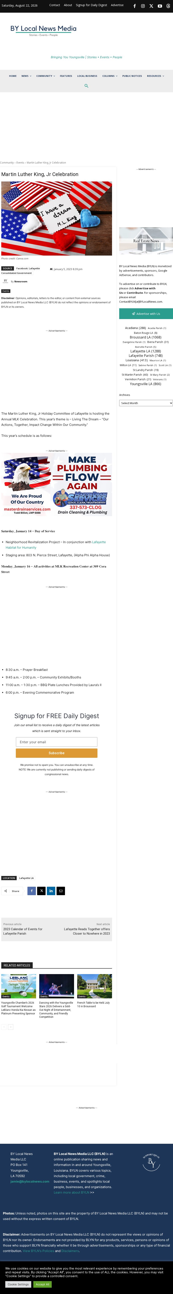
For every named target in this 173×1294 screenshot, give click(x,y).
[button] (86, 86)
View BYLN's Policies (38, 1251)
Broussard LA (145, 337)
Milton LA (128, 365)
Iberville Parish (145, 346)
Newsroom (20, 281)
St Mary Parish (160, 374)
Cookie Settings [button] (18, 1284)
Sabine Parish (147, 365)
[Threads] (168, 6)
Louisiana (137, 360)
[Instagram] (143, 6)
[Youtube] (160, 6)
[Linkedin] (51, 891)
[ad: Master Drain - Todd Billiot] (56, 515)
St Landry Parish (145, 370)
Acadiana (135, 328)
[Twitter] (151, 6)
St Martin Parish (135, 374)
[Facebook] (134, 6)
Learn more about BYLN (71, 1192)
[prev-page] (4, 1027)
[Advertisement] (86, 129)
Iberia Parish (158, 342)
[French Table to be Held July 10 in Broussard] (94, 986)
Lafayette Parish (146, 355)
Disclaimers (70, 1251)
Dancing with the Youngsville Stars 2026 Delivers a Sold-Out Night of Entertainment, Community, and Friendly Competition (56, 1009)
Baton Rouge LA (145, 332)
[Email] (61, 891)
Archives (124, 395)
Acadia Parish (157, 328)
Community (7, 162)
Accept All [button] (42, 1284)
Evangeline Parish (134, 342)
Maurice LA (158, 360)
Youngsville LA (145, 384)
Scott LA (165, 365)
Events (20, 162)
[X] (41, 891)
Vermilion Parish (138, 379)
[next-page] (10, 1027)
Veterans (159, 379)
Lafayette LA (26, 878)
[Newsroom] (6, 281)
